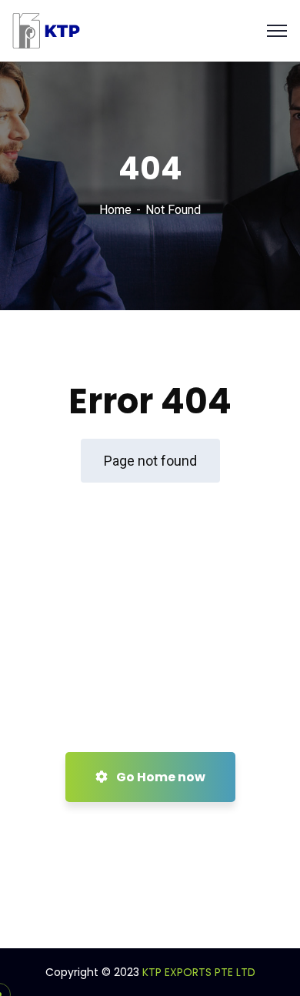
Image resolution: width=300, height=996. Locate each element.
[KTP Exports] (50, 29)
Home (115, 209)
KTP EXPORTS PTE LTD (198, 972)
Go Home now (159, 777)
